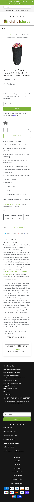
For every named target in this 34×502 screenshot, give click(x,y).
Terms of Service (17, 479)
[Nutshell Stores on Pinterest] (17, 16)
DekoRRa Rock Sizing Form (11, 375)
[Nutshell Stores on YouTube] (14, 16)
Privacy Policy (17, 468)
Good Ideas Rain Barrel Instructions (14, 378)
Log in (8, 10)
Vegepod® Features (9, 386)
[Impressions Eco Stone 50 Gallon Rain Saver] (17, 54)
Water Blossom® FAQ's (10, 389)
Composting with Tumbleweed (12, 383)
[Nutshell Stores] (17, 21)
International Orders (17, 461)
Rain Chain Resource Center (11, 370)
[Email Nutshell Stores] (23, 16)
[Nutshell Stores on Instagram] (20, 16)
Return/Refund (17, 472)
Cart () (16, 10)
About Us (17, 457)
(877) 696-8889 (10, 447)
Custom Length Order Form (11, 372)
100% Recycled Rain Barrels (18, 227)
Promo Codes (7, 394)
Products (12, 35)
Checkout (24, 10)
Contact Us (17, 464)
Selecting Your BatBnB (10, 380)
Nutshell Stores (19, 483)
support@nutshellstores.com (12, 204)
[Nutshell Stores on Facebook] (10, 16)
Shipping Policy (17, 475)
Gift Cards (6, 391)
